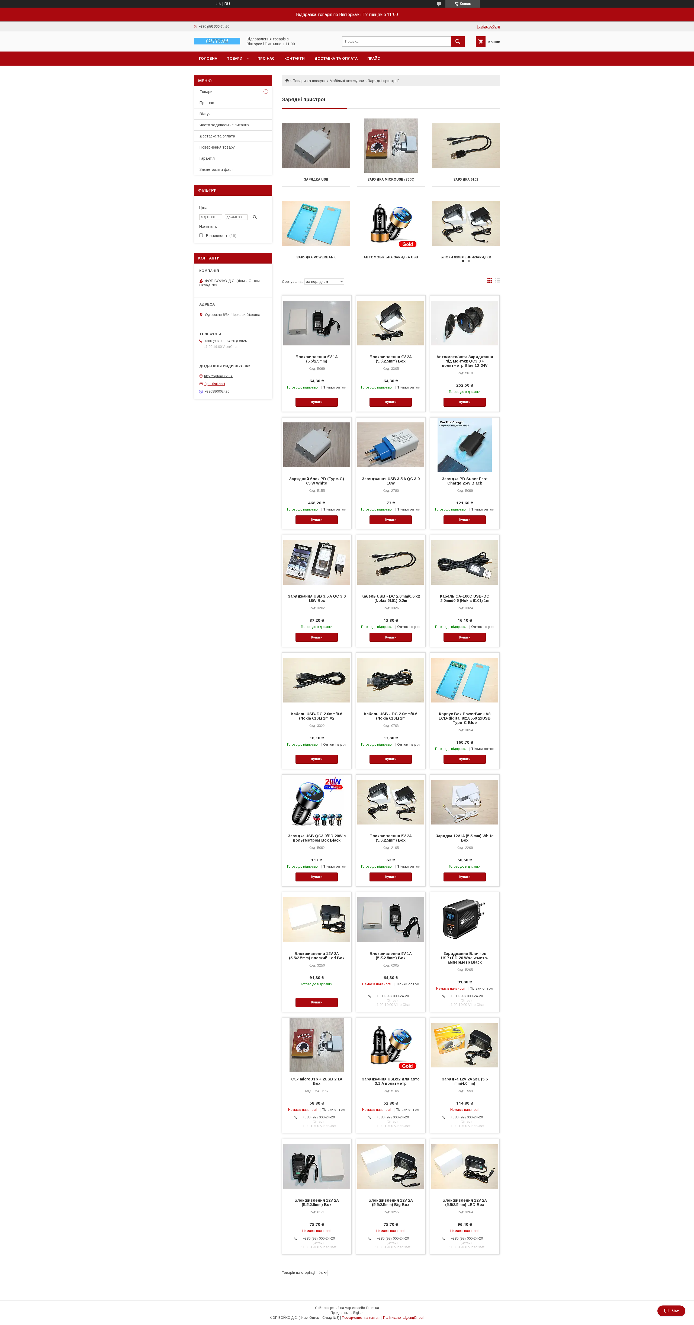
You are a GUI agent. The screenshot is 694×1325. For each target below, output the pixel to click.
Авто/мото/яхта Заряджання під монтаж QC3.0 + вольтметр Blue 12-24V (464, 361)
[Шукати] (458, 41)
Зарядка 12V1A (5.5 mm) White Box (465, 838)
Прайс (373, 58)
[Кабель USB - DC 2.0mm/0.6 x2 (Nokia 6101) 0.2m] (390, 562)
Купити (316, 402)
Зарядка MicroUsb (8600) (390, 179)
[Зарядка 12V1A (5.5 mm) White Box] (464, 802)
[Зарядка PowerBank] (316, 223)
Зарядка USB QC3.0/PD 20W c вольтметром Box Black (317, 838)
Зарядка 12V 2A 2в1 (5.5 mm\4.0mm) (465, 1081)
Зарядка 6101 (465, 179)
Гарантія (207, 158)
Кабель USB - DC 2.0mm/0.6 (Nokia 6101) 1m (390, 716)
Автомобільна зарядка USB (391, 257)
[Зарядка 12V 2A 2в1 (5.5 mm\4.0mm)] (464, 1045)
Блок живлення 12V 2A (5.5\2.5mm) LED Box (464, 1202)
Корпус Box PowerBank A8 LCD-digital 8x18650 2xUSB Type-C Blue (465, 718)
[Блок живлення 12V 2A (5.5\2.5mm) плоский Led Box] (316, 919)
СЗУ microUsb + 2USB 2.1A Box (316, 1081)
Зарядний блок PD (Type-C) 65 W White (316, 481)
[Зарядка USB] (316, 145)
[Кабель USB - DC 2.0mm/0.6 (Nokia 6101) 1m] (390, 680)
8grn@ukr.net (214, 384)
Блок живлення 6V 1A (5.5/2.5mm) (316, 359)
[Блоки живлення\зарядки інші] (466, 223)
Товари (234, 58)
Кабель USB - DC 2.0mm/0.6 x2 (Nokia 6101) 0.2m (390, 598)
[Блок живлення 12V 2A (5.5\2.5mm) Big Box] (390, 1166)
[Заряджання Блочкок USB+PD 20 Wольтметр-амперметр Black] (464, 919)
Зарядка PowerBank (316, 257)
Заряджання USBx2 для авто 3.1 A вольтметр (391, 1081)
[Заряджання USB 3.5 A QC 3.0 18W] (390, 445)
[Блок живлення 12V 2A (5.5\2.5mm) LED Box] (464, 1166)
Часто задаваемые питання (224, 125)
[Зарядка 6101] (466, 145)
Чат (675, 1311)
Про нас (266, 58)
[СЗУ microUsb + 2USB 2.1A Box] (316, 1045)
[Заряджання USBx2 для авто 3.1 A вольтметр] (390, 1045)
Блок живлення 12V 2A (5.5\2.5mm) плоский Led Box (317, 955)
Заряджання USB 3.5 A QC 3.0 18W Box (317, 598)
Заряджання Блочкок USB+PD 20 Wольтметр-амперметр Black (465, 957)
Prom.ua (372, 1308)
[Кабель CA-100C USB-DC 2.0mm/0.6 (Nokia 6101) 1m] (464, 562)
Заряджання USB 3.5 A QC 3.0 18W (391, 481)
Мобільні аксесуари (347, 81)
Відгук (205, 114)
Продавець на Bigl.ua (347, 1313)
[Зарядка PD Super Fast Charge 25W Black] (464, 445)
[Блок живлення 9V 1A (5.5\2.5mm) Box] (390, 919)
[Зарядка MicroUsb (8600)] (391, 145)
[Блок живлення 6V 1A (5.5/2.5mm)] (316, 323)
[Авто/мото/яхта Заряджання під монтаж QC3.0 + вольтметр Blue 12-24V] (464, 323)
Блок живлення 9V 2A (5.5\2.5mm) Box (391, 359)
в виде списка (497, 281)
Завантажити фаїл (216, 169)
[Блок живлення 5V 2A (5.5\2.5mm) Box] (390, 802)
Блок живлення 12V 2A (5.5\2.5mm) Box (316, 1202)
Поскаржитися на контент (361, 1318)
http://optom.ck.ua (218, 376)
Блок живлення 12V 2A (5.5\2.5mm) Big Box (390, 1202)
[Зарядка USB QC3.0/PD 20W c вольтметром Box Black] (316, 802)
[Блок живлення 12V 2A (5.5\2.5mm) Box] (316, 1166)
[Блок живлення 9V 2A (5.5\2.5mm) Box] (390, 323)
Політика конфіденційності (403, 1318)
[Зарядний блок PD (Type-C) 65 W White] (316, 445)
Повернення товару (217, 147)
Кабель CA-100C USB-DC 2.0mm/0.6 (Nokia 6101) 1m (464, 598)
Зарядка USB (316, 179)
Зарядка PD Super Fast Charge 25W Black (465, 481)
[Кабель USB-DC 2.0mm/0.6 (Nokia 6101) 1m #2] (316, 680)
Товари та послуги (309, 81)
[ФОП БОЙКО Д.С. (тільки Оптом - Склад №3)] (217, 43)
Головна (208, 58)
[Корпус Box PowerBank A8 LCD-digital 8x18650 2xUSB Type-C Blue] (464, 680)
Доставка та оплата (336, 58)
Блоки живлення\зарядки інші (466, 259)
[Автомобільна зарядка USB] (391, 223)
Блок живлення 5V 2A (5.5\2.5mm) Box (391, 838)
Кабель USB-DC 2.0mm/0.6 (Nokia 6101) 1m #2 (316, 716)
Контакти (294, 58)
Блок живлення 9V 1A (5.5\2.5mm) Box (391, 955)
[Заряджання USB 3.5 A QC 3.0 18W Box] (316, 562)
